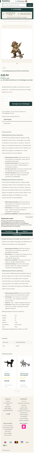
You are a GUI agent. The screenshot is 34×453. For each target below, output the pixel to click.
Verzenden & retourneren (24, 411)
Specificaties (7, 123)
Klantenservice (23, 412)
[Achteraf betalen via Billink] (5, 445)
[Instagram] (8, 414)
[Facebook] (6, 414)
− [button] (10, 99)
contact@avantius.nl (8, 410)
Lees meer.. (10, 92)
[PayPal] (27, 442)
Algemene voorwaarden (24, 403)
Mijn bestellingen (8, 429)
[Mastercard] (16, 442)
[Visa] (22, 442)
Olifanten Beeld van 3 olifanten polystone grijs (24, 375)
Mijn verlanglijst (8, 433)
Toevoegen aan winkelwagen (21, 104)
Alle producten (8, 435)
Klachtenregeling (24, 414)
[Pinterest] (9, 414)
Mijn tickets (8, 431)
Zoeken (30, 5)
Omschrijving (7, 119)
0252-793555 (7, 408)
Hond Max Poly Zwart (7, 374)
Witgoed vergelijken (24, 420)
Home (5, 21)
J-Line (3, 67)
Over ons (24, 401)
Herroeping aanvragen (8, 427)
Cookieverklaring (24, 418)
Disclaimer (23, 405)
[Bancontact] (11, 442)
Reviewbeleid (24, 416)
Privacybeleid (29, 217)
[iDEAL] (5, 442)
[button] (15, 391)
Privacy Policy (23, 407)
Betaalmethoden (24, 409)
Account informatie (8, 425)
